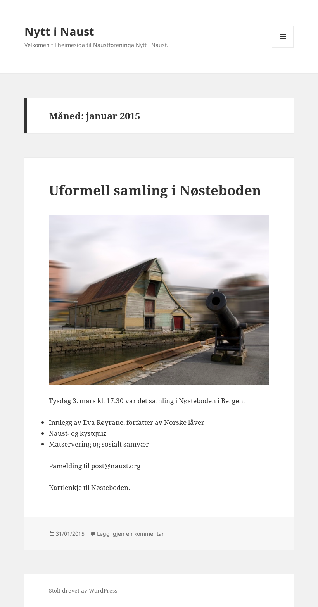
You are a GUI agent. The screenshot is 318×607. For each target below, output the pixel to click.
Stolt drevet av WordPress (83, 590)
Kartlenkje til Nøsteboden (88, 487)
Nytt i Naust (59, 31)
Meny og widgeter (283, 47)
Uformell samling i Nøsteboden (155, 190)
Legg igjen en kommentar (130, 533)
